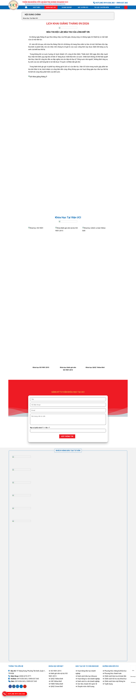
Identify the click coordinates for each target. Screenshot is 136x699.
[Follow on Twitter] (17, 686)
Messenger (133, 676)
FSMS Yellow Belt (57, 684)
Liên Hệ (117, 7)
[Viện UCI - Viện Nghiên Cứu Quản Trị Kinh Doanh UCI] (13, 5)
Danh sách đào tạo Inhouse (87, 676)
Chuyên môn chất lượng (85, 686)
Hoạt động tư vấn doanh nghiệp (88, 679)
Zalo (133, 670)
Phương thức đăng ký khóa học (115, 671)
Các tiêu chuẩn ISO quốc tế (87, 684)
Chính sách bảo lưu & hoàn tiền (115, 676)
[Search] (125, 7)
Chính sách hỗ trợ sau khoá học (115, 679)
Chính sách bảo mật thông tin (114, 681)
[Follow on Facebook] (10, 686)
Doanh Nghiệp (67, 7)
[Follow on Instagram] (13, 686)
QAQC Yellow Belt (57, 679)
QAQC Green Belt (57, 686)
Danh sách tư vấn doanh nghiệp (88, 681)
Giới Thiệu (36, 7)
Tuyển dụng (108, 684)
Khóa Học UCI (51, 7)
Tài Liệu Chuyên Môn (101, 7)
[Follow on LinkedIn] (21, 686)
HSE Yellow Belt (56, 681)
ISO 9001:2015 (56, 671)
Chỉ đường (133, 682)
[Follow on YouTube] (24, 686)
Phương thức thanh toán (112, 673)
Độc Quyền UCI (83, 7)
